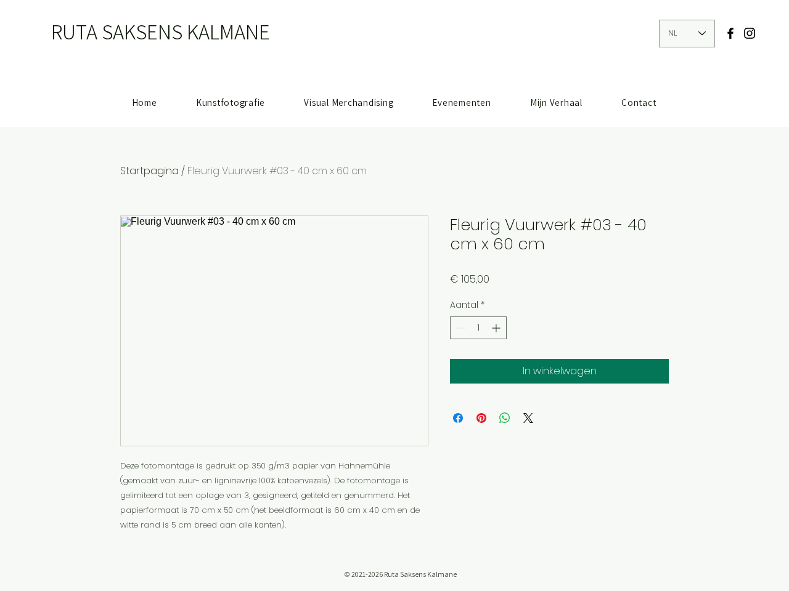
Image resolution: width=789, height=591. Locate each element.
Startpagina (149, 171)
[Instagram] (749, 33)
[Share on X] (528, 418)
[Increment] (497, 328)
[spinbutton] (478, 328)
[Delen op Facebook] (458, 418)
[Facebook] (730, 33)
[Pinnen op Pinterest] (481, 418)
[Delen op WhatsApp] (504, 418)
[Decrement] (459, 328)
